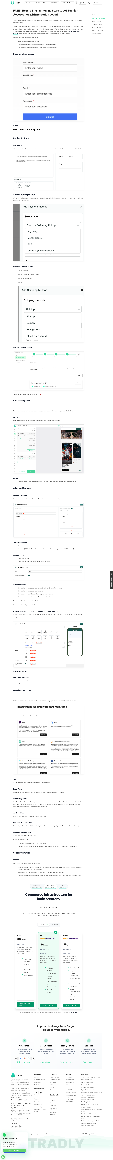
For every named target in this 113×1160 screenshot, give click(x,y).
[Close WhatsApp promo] (25, 1134)
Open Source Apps (55, 1079)
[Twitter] (12, 1126)
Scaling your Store (97, 33)
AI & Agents (36, 2)
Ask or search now (66, 1062)
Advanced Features (97, 27)
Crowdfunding (38, 1107)
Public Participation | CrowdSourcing (91, 1092)
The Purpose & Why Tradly (19, 1100)
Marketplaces (38, 1104)
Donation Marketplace (87, 1087)
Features (36, 1077)
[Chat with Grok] (33, 1058)
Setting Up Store (96, 21)
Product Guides (70, 1079)
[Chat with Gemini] (20, 1058)
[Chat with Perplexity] (28, 1058)
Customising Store (97, 24)
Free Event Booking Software (89, 1104)
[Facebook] (20, 1126)
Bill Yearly (43, 924)
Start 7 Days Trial (48, 1005)
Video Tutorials (70, 1082)
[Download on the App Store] (36, 1093)
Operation (53, 1105)
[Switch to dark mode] (76, 2)
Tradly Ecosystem (55, 1077)
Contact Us (82, 3)
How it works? (38, 1082)
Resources (54, 2)
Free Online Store (86, 1107)
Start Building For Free (24, 1004)
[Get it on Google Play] (41, 1093)
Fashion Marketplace (87, 1082)
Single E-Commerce (71, 1092)
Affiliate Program (70, 1084)
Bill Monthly (55, 924)
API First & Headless (39, 1079)
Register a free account (99, 18)
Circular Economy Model (88, 1095)
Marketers (53, 1098)
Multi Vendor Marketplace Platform (91, 1121)
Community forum (70, 1077)
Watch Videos (87, 1062)
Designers (53, 1100)
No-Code (36, 1084)
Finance (52, 1103)
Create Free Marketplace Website (90, 1077)
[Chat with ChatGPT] (16, 1058)
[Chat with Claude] (24, 1058)
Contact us (73, 1012)
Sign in (90, 3)
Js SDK (52, 1087)
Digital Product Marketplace (89, 1090)
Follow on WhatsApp (14, 1150)
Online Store (37, 1102)
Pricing (45, 2)
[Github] (16, 1126)
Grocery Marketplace (87, 1084)
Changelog (53, 1082)
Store (47, 1134)
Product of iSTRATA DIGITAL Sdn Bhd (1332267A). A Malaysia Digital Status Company (21, 1106)
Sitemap (36, 1134)
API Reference (54, 1084)
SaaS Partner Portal (86, 1079)
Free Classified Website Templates (91, 1114)
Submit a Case (45, 1062)
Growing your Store (97, 30)
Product (28, 2)
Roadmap (52, 1090)
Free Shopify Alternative (88, 1102)
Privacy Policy (28, 1134)
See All (81, 129)
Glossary (42, 1134)
